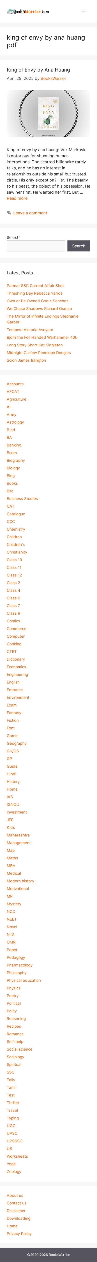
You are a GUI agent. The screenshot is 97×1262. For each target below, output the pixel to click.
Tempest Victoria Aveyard (30, 329)
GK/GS (13, 751)
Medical (14, 873)
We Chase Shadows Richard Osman (39, 308)
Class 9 (13, 613)
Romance (15, 1034)
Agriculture (16, 399)
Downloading (18, 1218)
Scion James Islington (26, 360)
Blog (11, 475)
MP (10, 896)
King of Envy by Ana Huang (38, 70)
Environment (18, 697)
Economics (16, 667)
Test (11, 1095)
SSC (10, 1072)
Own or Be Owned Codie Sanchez (37, 301)
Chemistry (16, 529)
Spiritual (14, 1064)
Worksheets (17, 1156)
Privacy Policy (19, 1233)
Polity (12, 1011)
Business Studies (22, 498)
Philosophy (16, 973)
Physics (14, 988)
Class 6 (13, 598)
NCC (11, 911)
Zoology (14, 1171)
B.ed (11, 430)
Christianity (17, 552)
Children (14, 537)
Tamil (11, 1087)
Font (11, 728)
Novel (12, 927)
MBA (11, 865)
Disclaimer (16, 1210)
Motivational (18, 888)
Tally (11, 1080)
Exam (12, 705)
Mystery (14, 904)
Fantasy (14, 713)
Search (13, 237)
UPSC (12, 1133)
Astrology (15, 422)
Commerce (16, 628)
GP (9, 758)
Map (11, 850)
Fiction (13, 720)
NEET (12, 919)
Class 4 (13, 590)
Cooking (14, 644)
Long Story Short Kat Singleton (35, 345)
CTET (12, 651)
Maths (12, 858)
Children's (16, 544)
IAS (10, 797)
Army (11, 414)
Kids (11, 827)
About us (15, 1195)
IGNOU (13, 804)
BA (9, 437)
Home (12, 789)
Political (14, 1003)
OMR (11, 942)
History (13, 781)
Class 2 (13, 583)
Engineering (17, 674)
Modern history (20, 881)
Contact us (16, 1203)
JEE (10, 820)
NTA (11, 934)
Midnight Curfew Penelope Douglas (39, 352)
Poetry (12, 995)
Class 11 (14, 567)
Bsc (10, 491)
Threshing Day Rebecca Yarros (34, 293)
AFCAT (13, 391)
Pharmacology (19, 965)
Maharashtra (18, 835)
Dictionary (16, 659)
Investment (17, 812)
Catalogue (16, 514)
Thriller (13, 1103)
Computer (16, 636)
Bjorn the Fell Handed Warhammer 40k (42, 337)
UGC (11, 1125)
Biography (16, 460)
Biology (13, 468)
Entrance (15, 690)
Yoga (11, 1164)
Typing (13, 1118)
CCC (11, 521)
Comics (13, 621)
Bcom (12, 453)
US (9, 1148)
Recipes (14, 1026)
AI (8, 407)
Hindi (11, 774)
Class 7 (13, 605)
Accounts (15, 384)
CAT (10, 506)
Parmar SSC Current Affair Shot (35, 285)
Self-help (15, 1041)
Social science (19, 1049)
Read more (17, 198)
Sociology (15, 1057)
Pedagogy (16, 957)
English (13, 682)
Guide (12, 766)
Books (12, 483)
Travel (12, 1110)
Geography (17, 743)
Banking (14, 445)
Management (19, 843)
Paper (12, 950)
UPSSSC (14, 1141)
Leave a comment (30, 213)
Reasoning (16, 1018)
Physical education (24, 980)
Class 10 (14, 560)
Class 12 (14, 575)
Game (12, 735)
